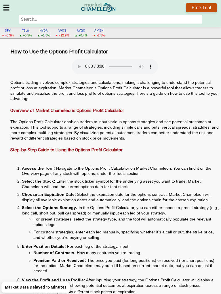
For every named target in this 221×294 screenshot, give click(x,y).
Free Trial (201, 7)
